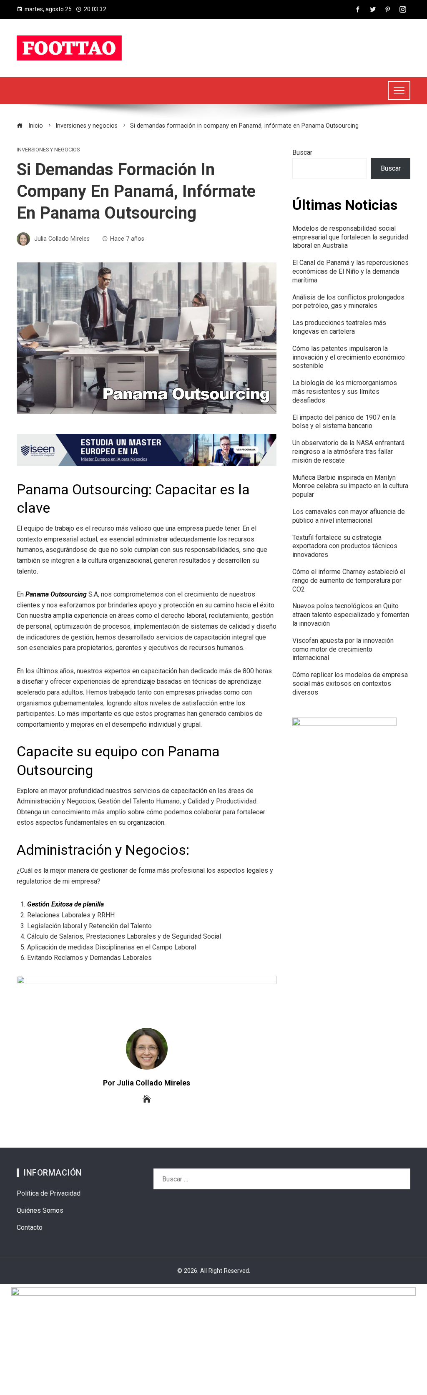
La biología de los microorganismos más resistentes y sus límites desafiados (344, 391)
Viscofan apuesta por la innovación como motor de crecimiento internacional (343, 649)
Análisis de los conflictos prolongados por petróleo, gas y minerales (348, 301)
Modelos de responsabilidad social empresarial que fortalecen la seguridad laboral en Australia (350, 237)
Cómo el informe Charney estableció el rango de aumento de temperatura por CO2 (348, 580)
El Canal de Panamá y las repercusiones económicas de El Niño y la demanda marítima (350, 271)
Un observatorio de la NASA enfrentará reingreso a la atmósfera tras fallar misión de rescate (348, 451)
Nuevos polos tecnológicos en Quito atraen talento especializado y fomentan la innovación (350, 614)
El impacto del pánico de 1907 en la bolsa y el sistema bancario (344, 421)
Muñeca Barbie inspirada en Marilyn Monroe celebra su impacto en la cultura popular (350, 486)
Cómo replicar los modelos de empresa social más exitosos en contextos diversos (350, 683)
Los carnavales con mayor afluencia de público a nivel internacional (348, 516)
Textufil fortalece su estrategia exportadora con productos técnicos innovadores (344, 546)
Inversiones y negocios (48, 150)
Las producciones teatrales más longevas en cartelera (339, 327)
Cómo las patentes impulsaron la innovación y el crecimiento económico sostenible (348, 357)
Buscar (302, 152)
